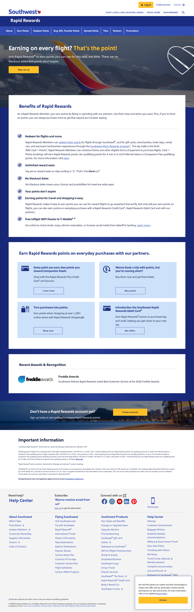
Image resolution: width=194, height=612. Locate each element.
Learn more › (144, 225)
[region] (163, 593)
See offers (130, 330)
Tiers (105, 30)
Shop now (48, 330)
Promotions (132, 30)
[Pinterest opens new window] (134, 501)
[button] (146, 5)
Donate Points (91, 30)
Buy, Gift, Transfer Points (66, 30)
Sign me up (24, 69)
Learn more (49, 290)
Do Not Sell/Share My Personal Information (79, 606)
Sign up (58, 508)
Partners (117, 30)
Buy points (130, 290)
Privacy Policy (46, 606)
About (9, 30)
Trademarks (57, 606)
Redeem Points (41, 30)
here (66, 158)
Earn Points (23, 30)
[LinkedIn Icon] (127, 501)
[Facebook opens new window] (104, 501)
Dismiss (163, 600)
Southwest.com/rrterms (75, 479)
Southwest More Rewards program (110, 146)
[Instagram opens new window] (112, 501)
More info (79, 459)
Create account (130, 412)
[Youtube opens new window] (119, 501)
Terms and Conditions (31, 606)
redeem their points (70, 142)
